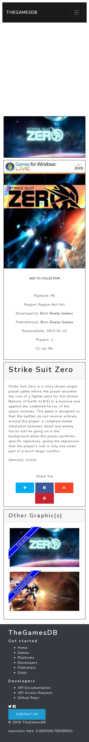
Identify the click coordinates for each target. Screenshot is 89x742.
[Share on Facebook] (44, 488)
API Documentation (34, 688)
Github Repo (28, 698)
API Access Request (35, 693)
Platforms (26, 657)
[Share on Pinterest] (44, 498)
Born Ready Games (56, 313)
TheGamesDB (21, 12)
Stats (22, 672)
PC (53, 296)
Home (23, 647)
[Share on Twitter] (25, 488)
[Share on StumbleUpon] (64, 488)
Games (23, 652)
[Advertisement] (44, 69)
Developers (27, 662)
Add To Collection (44, 278)
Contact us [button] (27, 714)
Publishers (27, 667)
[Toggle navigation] (76, 12)
